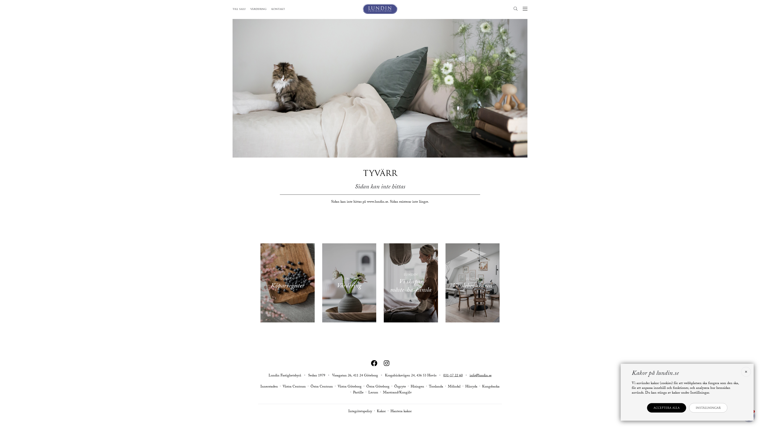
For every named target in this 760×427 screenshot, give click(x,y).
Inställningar (708, 408)
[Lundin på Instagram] (386, 363)
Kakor (381, 412)
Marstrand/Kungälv (397, 393)
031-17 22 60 (453, 376)
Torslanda (436, 387)
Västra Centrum (294, 387)
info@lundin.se (481, 376)
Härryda (471, 387)
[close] (745, 372)
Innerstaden (269, 387)
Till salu (239, 9)
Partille (358, 393)
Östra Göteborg (378, 387)
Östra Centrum (322, 387)
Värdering (258, 9)
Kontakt (278, 9)
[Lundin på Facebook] (374, 363)
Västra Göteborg (350, 387)
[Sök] (517, 8)
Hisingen (417, 387)
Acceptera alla (667, 408)
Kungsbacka (491, 387)
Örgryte (400, 387)
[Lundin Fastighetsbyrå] (380, 9)
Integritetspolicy (360, 412)
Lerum (373, 393)
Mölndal (454, 387)
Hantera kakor (401, 412)
